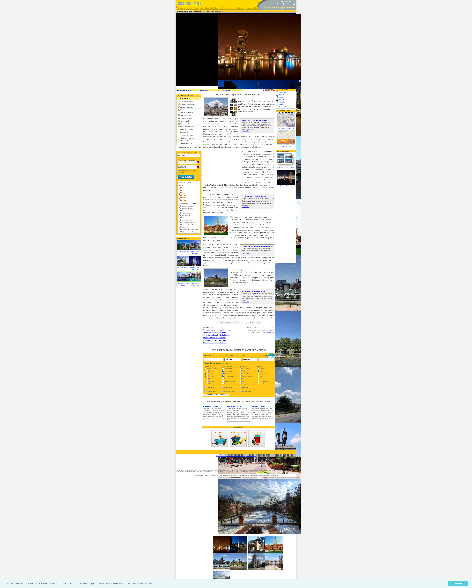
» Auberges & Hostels (186, 135)
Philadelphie (282, 92)
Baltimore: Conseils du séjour (214, 340)
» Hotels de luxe (184, 141)
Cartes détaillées (185, 121)
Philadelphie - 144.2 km (210, 406)
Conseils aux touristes (186, 112)
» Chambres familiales (186, 129)
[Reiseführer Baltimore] (272, 90)
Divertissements (185, 110)
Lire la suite (245, 131)
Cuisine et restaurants (186, 101)
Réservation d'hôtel (201, 11)
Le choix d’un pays (184, 90)
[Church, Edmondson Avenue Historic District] (256, 570)
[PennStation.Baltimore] (274, 570)
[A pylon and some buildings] (221, 552)
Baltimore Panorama (286, 186)
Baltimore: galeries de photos (286, 168)
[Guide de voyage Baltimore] (264, 90)
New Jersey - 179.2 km (234, 406)
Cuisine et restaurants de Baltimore (216, 330)
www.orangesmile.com (268, 332)
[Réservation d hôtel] (238, 438)
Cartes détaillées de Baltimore (286, 128)
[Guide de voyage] (256, 438)
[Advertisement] (194, 49)
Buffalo (281, 104)
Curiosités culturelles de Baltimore (254, 196)
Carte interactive (185, 124)
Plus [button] (151, 583)
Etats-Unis (204, 90)
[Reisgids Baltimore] (266, 90)
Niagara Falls (283, 107)
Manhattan (282, 97)
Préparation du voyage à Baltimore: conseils (257, 247)
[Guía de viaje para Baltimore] (270, 90)
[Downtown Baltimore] (221, 570)
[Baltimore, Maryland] (274, 552)
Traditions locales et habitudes (214, 332)
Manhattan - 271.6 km (258, 406)
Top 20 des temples (182, 267)
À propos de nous (251, 456)
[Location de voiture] (219, 438)
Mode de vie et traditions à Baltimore (254, 291)
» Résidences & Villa (185, 143)
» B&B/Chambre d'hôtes (186, 138)
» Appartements (184, 132)
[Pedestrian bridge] (238, 552)
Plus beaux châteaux (183, 251)
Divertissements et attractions (214, 337)
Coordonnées (216, 11)
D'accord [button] (458, 584)
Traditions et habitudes (187, 104)
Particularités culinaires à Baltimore (254, 120)
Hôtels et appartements (187, 126)
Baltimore (226, 90)
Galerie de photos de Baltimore (215, 342)
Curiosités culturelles (186, 107)
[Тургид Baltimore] (274, 90)
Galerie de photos (185, 115)
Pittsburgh (282, 102)
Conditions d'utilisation (222, 456)
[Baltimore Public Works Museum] (238, 570)
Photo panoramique (186, 118)
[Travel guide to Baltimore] (268, 90)
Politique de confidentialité (237, 456)
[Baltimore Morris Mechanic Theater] (256, 552)
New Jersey (282, 94)
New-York (282, 99)
